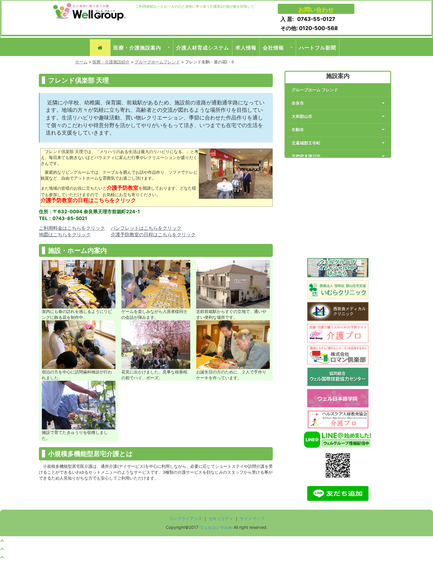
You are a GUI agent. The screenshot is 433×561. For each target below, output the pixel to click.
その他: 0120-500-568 (309, 28)
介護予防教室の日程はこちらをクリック (153, 234)
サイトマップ (252, 518)
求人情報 (246, 47)
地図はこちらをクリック (65, 234)
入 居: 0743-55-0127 (307, 19)
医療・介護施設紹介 (111, 61)
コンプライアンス (185, 518)
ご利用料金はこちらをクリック (72, 228)
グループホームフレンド (157, 61)
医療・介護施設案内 (137, 47)
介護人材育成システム (202, 47)
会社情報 (273, 47)
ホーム (81, 61)
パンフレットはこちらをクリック (146, 228)
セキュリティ (221, 518)
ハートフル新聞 (317, 47)
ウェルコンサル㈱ (215, 527)
